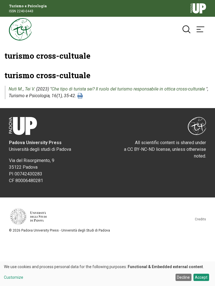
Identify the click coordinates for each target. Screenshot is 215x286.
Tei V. (30, 89)
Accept (201, 277)
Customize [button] (13, 277)
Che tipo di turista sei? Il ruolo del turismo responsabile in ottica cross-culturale (128, 89)
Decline (183, 277)
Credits (200, 219)
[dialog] (107, 273)
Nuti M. (16, 89)
